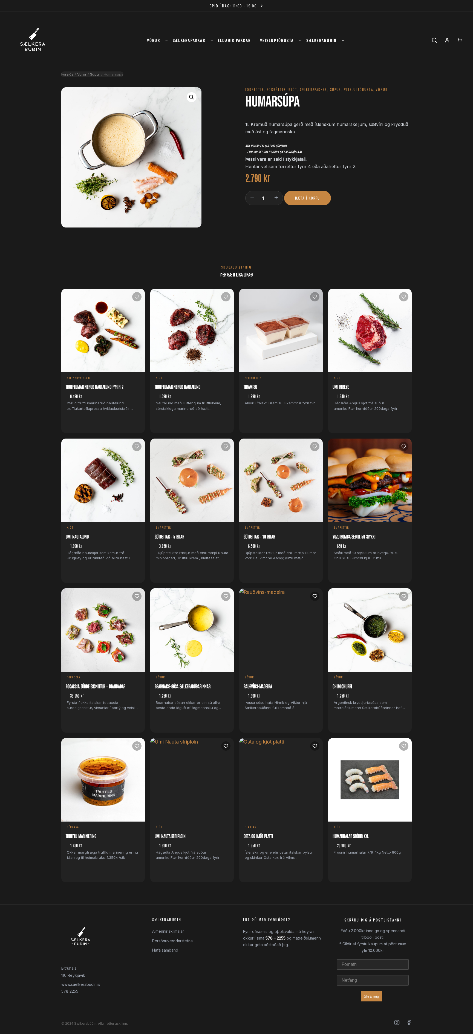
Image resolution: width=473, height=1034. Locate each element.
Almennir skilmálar (168, 931)
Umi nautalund (77, 536)
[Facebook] (409, 1024)
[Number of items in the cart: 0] (459, 40)
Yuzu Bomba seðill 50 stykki (354, 536)
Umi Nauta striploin (170, 836)
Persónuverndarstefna (172, 940)
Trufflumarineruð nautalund (177, 386)
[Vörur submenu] (166, 40)
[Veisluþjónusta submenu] (300, 40)
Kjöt (293, 89)
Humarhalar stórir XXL (350, 836)
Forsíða (67, 74)
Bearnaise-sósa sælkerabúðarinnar (182, 686)
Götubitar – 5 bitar (169, 536)
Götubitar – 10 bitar (259, 536)
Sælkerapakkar (313, 89)
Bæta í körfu (307, 198)
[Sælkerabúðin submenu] (343, 40)
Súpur (95, 74)
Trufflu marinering (81, 836)
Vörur (81, 74)
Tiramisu (250, 386)
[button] (192, 97)
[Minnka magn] (252, 198)
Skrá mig (371, 996)
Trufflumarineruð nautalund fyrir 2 (94, 386)
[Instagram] (397, 1024)
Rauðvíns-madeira (258, 686)
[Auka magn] (276, 198)
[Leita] (434, 40)
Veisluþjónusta (358, 89)
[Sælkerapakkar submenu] (211, 40)
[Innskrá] (447, 40)
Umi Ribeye (341, 386)
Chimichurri (342, 686)
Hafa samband (165, 950)
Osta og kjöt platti (258, 836)
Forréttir (254, 89)
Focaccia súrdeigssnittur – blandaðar (95, 686)
